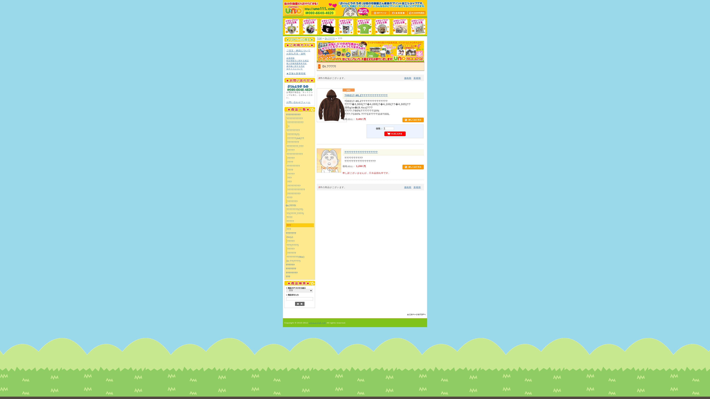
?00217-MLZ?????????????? (366, 95)
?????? (291, 253)
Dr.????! (291, 205)
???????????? (296, 189)
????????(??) (295, 209)
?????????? (293, 114)
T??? (290, 170)
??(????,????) (295, 213)
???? (290, 162)
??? (289, 178)
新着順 (417, 78)
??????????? (295, 118)
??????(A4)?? (295, 138)
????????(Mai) (296, 257)
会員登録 (290, 58)
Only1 (290, 237)
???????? (293, 142)
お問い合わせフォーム (298, 102)
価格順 (407, 78)
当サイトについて (294, 69)
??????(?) (293, 134)
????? (291, 150)
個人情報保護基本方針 (296, 63)
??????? (292, 201)
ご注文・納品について (298, 50)
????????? (293, 130)
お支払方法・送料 (296, 53)
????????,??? (295, 146)
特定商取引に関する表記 (297, 61)
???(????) (293, 245)
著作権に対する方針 (295, 66)
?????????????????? (361, 152)
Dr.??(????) (294, 261)
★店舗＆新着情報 (296, 73)
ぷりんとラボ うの (317, 323)
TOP (319, 38)
